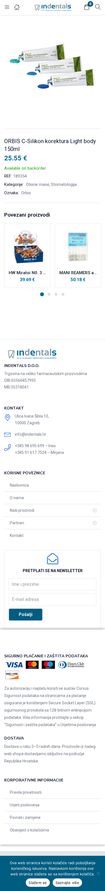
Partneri (17, 523)
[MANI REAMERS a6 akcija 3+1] (78, 246)
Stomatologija (64, 184)
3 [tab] (56, 294)
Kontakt (17, 535)
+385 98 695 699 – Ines (35, 446)
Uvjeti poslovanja (24, 805)
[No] (98, 873)
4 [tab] (63, 294)
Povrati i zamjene (25, 817)
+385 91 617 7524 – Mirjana (39, 452)
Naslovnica (19, 485)
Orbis (26, 192)
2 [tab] (49, 294)
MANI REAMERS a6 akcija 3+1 (78, 272)
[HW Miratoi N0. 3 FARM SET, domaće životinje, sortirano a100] (27, 246)
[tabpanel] (27, 255)
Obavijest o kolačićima (29, 830)
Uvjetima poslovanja (78, 724)
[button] (87, 7)
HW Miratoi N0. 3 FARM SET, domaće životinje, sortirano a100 (27, 272)
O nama (17, 498)
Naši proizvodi (22, 510)
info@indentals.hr (30, 434)
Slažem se (38, 882)
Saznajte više (67, 882)
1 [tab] (42, 294)
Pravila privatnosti (25, 792)
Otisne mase (37, 184)
